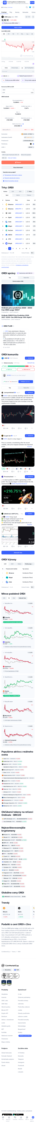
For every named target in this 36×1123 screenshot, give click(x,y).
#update (18, 483)
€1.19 (11, 842)
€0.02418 (12, 881)
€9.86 (12, 862)
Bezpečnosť (21, 1029)
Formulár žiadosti (6, 1056)
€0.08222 (15, 821)
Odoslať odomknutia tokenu (12, 178)
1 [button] (9, 248)
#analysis (24, 483)
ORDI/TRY (18, 208)
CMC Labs (4, 1000)
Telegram (21, 1059)
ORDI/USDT (18, 204)
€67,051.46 (13, 837)
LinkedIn (20, 1072)
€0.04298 (12, 834)
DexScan (4, 1016)
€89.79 (12, 845)
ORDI (6, 331)
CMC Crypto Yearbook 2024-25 (10, 154)
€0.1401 (12, 864)
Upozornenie (22, 1023)
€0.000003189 (14, 883)
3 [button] (16, 248)
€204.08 (13, 878)
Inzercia (3, 997)
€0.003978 (14, 886)
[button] (6, 248)
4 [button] (19, 248)
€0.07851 (10, 853)
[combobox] (18, 71)
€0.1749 (13, 867)
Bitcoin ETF (4, 1010)
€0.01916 (15, 840)
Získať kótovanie (6, 1053)
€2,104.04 (13, 848)
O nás (20, 994)
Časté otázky (5, 1062)
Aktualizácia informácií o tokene (13, 175)
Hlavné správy (5, 1007)
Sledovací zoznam (7, 1035)
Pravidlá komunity (23, 1019)
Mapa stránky (5, 1042)
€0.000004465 (15, 875)
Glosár (3, 1065)
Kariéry (20, 1032)
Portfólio (3, 1032)
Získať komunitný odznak (11, 181)
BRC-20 (4, 157)
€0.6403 (11, 870)
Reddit (20, 1068)
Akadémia (4, 994)
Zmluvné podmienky (24, 997)
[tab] (22, 68)
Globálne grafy (5, 1026)
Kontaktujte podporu (7, 1059)
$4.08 (14, 896)
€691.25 (12, 856)
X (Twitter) (21, 1053)
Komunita (21, 1056)
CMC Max (4, 1003)
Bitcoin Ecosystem (26, 154)
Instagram (21, 1062)
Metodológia (22, 1026)
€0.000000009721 (18, 818)
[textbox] (20, 376)
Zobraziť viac (31, 363)
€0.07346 (14, 872)
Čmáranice (4, 1039)
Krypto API (4, 1013)
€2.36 (15, 859)
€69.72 (13, 851)
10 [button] (26, 248)
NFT (2, 1029)
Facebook (21, 1065)
